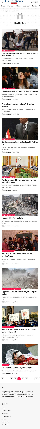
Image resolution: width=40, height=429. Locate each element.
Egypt (4, 50)
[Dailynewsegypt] (14, 2)
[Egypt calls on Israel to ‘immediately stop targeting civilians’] (20, 278)
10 (26, 378)
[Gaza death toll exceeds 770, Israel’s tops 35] (20, 354)
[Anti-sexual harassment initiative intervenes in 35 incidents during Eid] (20, 316)
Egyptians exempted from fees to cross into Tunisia (20, 91)
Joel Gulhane (7, 226)
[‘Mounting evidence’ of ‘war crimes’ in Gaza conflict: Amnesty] (20, 240)
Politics (11, 50)
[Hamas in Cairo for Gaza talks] (20, 205)
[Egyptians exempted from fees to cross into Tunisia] (20, 78)
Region (12, 177)
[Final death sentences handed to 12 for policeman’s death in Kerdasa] (20, 40)
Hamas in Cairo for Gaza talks (12, 218)
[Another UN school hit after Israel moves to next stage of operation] (20, 167)
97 (36, 378)
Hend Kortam (7, 63)
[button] (3, 2)
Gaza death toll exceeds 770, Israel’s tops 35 (17, 368)
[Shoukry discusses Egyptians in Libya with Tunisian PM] (20, 129)
